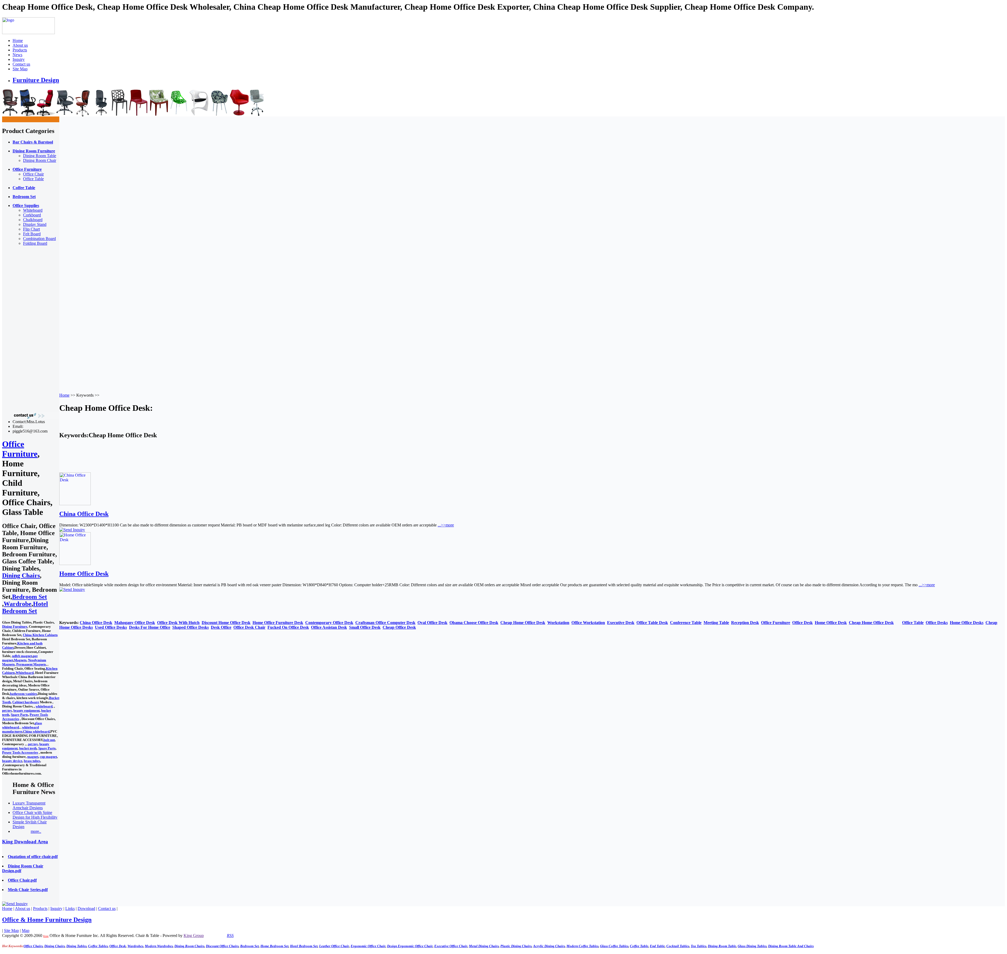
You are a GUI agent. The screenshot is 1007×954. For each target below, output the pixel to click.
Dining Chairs (21, 575)
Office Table (33, 179)
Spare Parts (19, 715)
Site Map (20, 69)
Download (86, 908)
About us (20, 45)
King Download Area (25, 841)
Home (18, 40)
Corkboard (32, 215)
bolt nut (49, 740)
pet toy (7, 710)
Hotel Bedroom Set (25, 607)
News (17, 54)
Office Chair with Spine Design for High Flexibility (35, 814)
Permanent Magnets (31, 664)
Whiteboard (32, 210)
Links (70, 908)
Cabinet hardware (25, 702)
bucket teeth (28, 748)
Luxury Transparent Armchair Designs (29, 805)
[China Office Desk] (75, 504)
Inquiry (19, 59)
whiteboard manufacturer (20, 729)
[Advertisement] (23, 328)
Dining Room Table (39, 155)
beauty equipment (26, 710)
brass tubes (32, 761)
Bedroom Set (29, 596)
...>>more (446, 525)
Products (20, 50)
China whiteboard (36, 731)
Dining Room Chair (39, 160)
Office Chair (33, 174)
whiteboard (44, 706)
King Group (194, 935)
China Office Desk (84, 513)
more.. (36, 831)
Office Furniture (20, 449)
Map (25, 930)
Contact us (21, 64)
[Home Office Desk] (75, 563)
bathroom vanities (23, 694)
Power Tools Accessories (20, 752)
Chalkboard (32, 219)
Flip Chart (31, 229)
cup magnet (48, 757)
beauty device (12, 761)
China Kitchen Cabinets (40, 635)
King (46, 936)
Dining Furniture (14, 626)
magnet (32, 757)
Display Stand (34, 224)
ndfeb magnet (22, 656)
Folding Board (35, 243)
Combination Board (39, 238)
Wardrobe (17, 603)
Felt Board (32, 234)
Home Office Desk (84, 573)
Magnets (20, 660)
